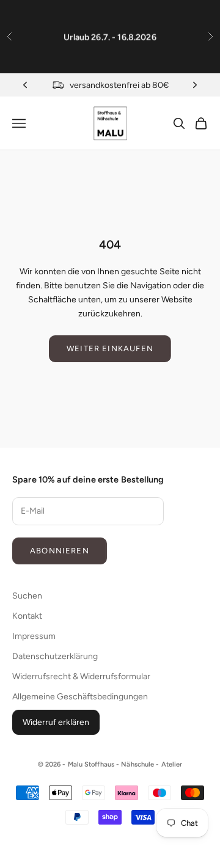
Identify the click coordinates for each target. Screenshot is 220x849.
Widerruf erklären (56, 722)
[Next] (195, 85)
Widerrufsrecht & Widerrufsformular (81, 676)
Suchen (27, 596)
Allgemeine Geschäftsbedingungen (80, 696)
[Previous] (25, 85)
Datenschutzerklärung (55, 656)
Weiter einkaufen (110, 348)
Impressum (34, 636)
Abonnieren (59, 550)
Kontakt (27, 616)
